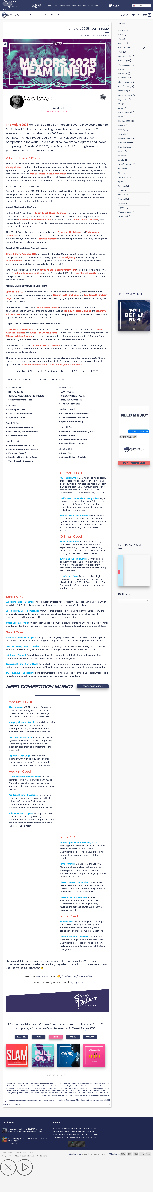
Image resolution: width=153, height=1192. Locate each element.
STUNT (121, 190)
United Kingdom (125, 212)
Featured (105, 25)
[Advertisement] (134, 254)
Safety (121, 160)
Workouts (122, 216)
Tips (120, 203)
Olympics (122, 134)
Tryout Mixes (63, 15)
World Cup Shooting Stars (99, 1095)
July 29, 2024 (76, 982)
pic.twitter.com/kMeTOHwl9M (76, 976)
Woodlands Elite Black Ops (60, 1095)
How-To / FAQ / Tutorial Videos (59, 5)
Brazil (120, 34)
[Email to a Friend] (57, 1075)
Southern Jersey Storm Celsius (24, 1090)
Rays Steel (96, 1088)
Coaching (122, 60)
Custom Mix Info (26, 1153)
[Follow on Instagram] (5, 1)
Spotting (122, 186)
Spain (120, 181)
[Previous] (117, 315)
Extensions (123, 73)
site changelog (75, 1154)
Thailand (122, 199)
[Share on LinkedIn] (65, 1075)
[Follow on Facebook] (2, 1)
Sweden (121, 194)
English (138, 5)
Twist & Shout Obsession (86, 1093)
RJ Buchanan (114, 1154)
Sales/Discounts (125, 164)
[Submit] (10, 4)
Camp (121, 39)
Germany (122, 91)
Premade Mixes (36, 15)
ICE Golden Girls (46, 1088)
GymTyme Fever (34, 1088)
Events (99, 25)
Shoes (121, 173)
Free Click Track (83, 5)
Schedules (122, 168)
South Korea (123, 177)
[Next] (151, 315)
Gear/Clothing (124, 86)
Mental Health (124, 112)
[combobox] (134, 601)
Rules (120, 155)
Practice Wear (124, 147)
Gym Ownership (125, 95)
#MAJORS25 (42, 976)
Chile (120, 52)
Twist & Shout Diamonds (67, 1093)
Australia (122, 30)
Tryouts (121, 207)
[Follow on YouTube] (15, 1)
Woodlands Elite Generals (80, 1095)
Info (73, 5)
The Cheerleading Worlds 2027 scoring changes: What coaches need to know (25, 1130)
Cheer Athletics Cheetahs (22, 1086)
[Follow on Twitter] (9, 1)
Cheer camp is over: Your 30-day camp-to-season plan (27, 1139)
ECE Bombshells (22, 1088)
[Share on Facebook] (49, 1075)
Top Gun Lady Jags (37, 1093)
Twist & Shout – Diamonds (73, 559)
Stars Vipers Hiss (58, 1090)
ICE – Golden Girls (69, 478)
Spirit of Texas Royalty (43, 1090)
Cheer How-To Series (127, 47)
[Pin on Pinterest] (61, 1075)
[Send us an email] (11, 1)
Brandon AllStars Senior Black (65, 1084)
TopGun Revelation (51, 1093)
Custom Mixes (50, 15)
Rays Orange (87, 1088)
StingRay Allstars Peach (73, 1090)
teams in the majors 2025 (91, 1090)
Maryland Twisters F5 (73, 1088)
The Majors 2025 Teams (20, 1093)
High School (123, 99)
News (120, 125)
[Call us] (13, 1)
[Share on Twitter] (53, 1075)
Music (120, 117)
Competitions (124, 65)
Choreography (124, 56)
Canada (121, 43)
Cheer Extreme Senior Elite (60, 1086)
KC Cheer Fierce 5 (59, 1088)
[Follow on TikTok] (7, 1)
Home (4, 1153)
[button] (144, 15)
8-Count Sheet (96, 5)
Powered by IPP (125, 138)
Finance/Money (125, 82)
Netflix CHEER (124, 121)
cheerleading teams (92, 1086)
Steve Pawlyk (104, 35)
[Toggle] (148, 47)
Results (121, 151)
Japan (121, 108)
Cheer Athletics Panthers (41, 1086)
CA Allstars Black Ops (84, 1084)
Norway (121, 129)
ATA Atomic (50, 1084)
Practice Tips (124, 142)
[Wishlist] (133, 15)
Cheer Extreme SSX (77, 1086)
